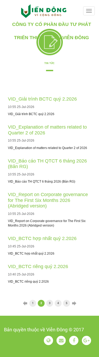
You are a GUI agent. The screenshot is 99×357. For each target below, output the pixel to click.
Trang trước (25, 303)
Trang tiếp (74, 303)
